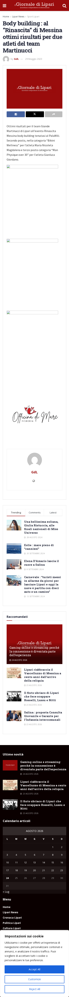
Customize (34, 979)
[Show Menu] (4, 5)
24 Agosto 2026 (19, 660)
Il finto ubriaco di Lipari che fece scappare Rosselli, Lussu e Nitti (41, 696)
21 (43, 870)
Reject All (34, 989)
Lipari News (18, 16)
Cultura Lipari (12, 928)
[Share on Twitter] (35, 114)
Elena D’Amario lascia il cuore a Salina (41, 562)
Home (6, 16)
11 (16, 862)
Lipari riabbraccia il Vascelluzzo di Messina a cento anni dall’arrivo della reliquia (42, 675)
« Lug (6, 891)
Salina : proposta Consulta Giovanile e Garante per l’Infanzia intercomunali (43, 715)
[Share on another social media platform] (53, 114)
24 (7, 878)
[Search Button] (64, 5)
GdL (16, 59)
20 (34, 870)
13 (34, 862)
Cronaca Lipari (12, 917)
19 (25, 870)
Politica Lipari (12, 923)
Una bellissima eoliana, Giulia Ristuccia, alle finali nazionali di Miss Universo (41, 527)
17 (7, 870)
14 (43, 862)
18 (16, 870)
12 (25, 862)
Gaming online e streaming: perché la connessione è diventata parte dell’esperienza (34, 651)
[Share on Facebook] (16, 114)
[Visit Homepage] (34, 5)
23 (61, 870)
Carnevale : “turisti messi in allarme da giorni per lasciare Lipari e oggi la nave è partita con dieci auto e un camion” (42, 584)
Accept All (34, 969)
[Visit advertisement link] (34, 415)
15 (52, 862)
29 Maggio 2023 (33, 59)
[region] (34, 963)
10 (7, 862)
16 (61, 862)
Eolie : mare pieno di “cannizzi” (39, 547)
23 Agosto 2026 (34, 685)
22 (52, 870)
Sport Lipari (33, 16)
